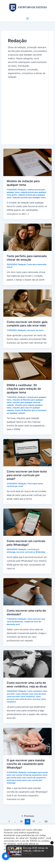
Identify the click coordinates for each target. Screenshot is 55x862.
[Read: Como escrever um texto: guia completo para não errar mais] (27, 302)
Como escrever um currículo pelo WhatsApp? (26, 542)
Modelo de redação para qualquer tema (23, 182)
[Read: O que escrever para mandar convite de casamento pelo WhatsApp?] (27, 741)
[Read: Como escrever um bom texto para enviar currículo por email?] (27, 452)
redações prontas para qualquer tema (29, 197)
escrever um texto (35, 330)
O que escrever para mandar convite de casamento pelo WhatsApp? (26, 764)
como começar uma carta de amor (31, 694)
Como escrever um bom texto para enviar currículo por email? (27, 475)
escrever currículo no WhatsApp (30, 552)
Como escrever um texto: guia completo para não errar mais (27, 323)
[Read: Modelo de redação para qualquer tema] (27, 162)
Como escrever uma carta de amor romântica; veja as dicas (27, 684)
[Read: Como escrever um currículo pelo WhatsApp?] (27, 522)
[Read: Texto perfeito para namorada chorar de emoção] (27, 237)
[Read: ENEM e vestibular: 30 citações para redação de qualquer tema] (27, 366)
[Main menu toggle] (27, 18)
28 (46, 821)
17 (33, 821)
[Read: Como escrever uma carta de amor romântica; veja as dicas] (27, 663)
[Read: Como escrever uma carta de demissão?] (27, 591)
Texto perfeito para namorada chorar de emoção (27, 257)
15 (21, 821)
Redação (22, 190)
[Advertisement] (27, 108)
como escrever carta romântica (21, 696)
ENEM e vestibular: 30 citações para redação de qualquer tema (24, 388)
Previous (27, 816)
